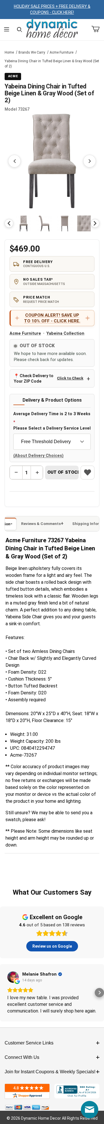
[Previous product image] (14, 161)
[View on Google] (13, 977)
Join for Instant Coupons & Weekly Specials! (50, 1071)
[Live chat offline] (89, 1109)
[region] (52, 223)
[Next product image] (89, 161)
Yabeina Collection (65, 333)
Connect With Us (22, 1057)
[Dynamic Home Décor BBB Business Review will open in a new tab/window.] (76, 1091)
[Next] (95, 223)
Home (9, 52)
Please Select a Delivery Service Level (52, 428)
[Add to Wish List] (87, 472)
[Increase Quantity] (37, 472)
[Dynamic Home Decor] (52, 29)
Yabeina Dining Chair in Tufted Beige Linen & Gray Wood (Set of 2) (52, 63)
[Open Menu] (6, 29)
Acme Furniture (61, 52)
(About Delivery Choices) (38, 455)
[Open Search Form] (19, 29)
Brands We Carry (31, 52)
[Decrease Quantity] (16, 472)
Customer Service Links (29, 1042)
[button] (23, 223)
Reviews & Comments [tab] (41, 524)
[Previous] (9, 223)
